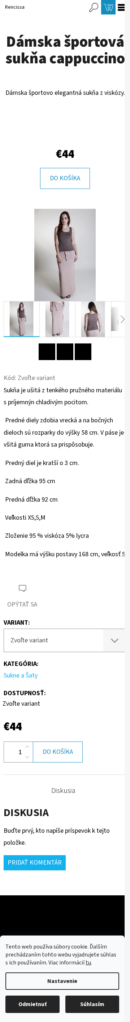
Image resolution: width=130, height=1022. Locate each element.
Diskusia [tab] (63, 791)
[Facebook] (65, 351)
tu (88, 963)
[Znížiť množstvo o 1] (27, 757)
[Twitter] (83, 351)
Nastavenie (62, 981)
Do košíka (65, 178)
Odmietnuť (32, 1004)
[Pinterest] (47, 351)
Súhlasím (92, 1004)
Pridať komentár (35, 862)
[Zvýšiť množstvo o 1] (27, 747)
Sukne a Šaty (21, 675)
